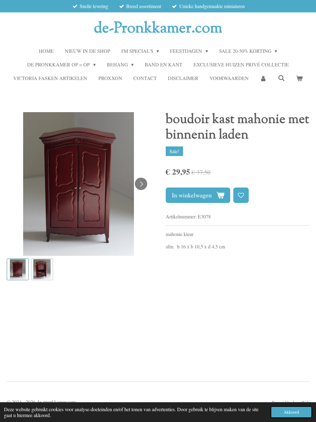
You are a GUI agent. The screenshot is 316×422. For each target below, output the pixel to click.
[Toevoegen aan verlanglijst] (241, 195)
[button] (18, 269)
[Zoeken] (281, 77)
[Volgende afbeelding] (141, 184)
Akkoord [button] (291, 412)
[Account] (263, 78)
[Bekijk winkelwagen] (299, 78)
